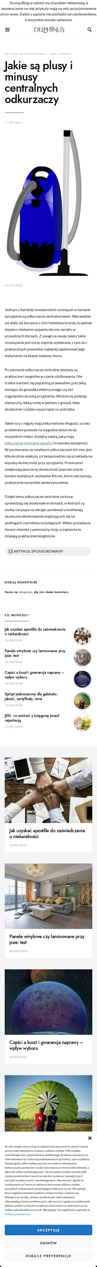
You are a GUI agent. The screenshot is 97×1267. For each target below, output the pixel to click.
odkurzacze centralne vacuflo (28, 443)
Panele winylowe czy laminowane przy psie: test (35, 653)
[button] (90, 1137)
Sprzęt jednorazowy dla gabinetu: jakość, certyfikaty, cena (31, 696)
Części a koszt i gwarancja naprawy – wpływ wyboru (34, 675)
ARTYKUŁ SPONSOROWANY (25, 54)
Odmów (48, 1243)
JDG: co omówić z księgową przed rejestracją (32, 718)
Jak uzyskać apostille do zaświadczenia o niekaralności (35, 632)
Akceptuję (48, 1230)
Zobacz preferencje (48, 1256)
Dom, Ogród (60, 54)
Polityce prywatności (17, 1214)
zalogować (25, 592)
